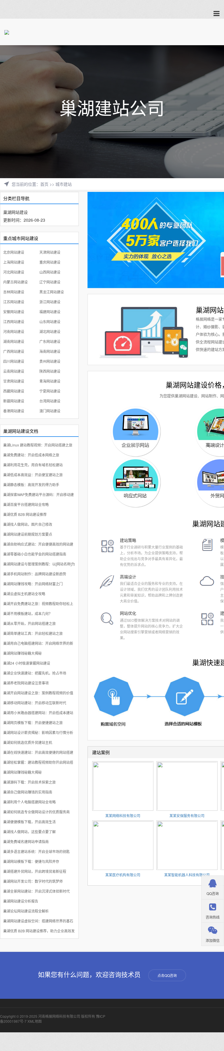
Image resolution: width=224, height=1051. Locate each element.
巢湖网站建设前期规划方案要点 (27, 534)
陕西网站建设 (49, 371)
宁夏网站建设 (49, 390)
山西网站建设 (49, 271)
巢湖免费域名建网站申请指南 (26, 841)
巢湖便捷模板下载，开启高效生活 (29, 821)
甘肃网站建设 (13, 381)
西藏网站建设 (13, 390)
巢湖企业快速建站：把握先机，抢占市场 (34, 672)
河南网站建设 (13, 331)
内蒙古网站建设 (15, 281)
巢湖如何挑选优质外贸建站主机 (27, 742)
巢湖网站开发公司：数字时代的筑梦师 (33, 881)
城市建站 (63, 184)
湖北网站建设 (49, 331)
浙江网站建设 (49, 301)
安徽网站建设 (13, 311)
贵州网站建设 (49, 361)
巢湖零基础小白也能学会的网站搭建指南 (34, 553)
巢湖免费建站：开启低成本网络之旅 (31, 454)
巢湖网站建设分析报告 (20, 900)
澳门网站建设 (49, 410)
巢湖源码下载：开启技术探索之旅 (29, 782)
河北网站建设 (13, 271)
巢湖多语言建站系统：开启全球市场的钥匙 (36, 851)
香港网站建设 (13, 410)
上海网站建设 (13, 262)
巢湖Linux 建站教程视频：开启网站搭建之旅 (37, 444)
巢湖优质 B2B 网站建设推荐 (25, 514)
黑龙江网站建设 (51, 291)
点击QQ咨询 (167, 975)
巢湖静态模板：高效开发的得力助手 (31, 484)
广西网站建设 (13, 351)
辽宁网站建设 (49, 281)
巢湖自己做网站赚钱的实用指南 (27, 791)
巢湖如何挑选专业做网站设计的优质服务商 (36, 811)
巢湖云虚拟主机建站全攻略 (24, 593)
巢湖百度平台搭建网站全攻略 (26, 504)
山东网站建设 (49, 321)
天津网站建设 (49, 252)
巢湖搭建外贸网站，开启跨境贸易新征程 (34, 871)
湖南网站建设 (13, 341)
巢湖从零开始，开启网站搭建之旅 (29, 623)
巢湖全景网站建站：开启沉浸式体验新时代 (36, 891)
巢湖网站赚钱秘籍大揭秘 (22, 653)
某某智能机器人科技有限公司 (187, 874)
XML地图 (34, 1021)
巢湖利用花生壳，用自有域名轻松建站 (33, 464)
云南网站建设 (13, 371)
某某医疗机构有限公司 (122, 874)
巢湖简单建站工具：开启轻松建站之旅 (33, 633)
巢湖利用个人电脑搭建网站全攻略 (29, 801)
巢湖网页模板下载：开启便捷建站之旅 (33, 722)
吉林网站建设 (13, 291)
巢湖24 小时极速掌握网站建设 (26, 663)
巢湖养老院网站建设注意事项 (26, 682)
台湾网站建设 (49, 400)
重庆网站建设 (49, 262)
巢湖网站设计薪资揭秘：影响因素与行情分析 (38, 732)
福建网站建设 (49, 311)
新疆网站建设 (13, 400)
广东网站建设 (49, 341)
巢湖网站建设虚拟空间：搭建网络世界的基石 (38, 920)
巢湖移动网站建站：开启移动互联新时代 (34, 702)
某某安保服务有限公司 (186, 815)
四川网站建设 (13, 361)
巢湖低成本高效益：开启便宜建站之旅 (33, 474)
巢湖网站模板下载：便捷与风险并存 (31, 861)
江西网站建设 (13, 321)
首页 (44, 184)
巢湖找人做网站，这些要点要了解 (29, 831)
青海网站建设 (49, 381)
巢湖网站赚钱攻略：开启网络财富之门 (33, 583)
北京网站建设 (13, 252)
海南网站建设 (49, 351)
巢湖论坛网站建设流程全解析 (26, 910)
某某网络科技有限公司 (122, 815)
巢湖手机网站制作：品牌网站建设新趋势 (34, 573)
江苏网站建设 (13, 301)
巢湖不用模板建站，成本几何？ (27, 613)
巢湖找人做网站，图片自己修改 (27, 524)
